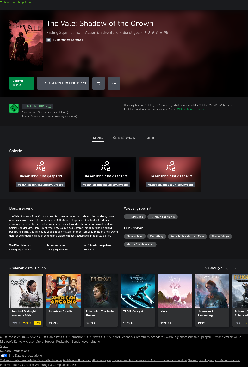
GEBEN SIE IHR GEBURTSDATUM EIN (40, 184)
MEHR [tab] (150, 138)
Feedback (127, 337)
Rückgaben (63, 341)
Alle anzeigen (213, 268)
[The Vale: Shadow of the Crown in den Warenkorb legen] (98, 83)
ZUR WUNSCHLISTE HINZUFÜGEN (65, 83)
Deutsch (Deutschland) (15, 351)
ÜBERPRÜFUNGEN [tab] (124, 138)
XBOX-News (92, 337)
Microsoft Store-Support (39, 341)
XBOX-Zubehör (73, 337)
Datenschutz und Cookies (145, 360)
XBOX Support (110, 337)
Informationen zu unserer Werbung (23, 365)
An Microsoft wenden (77, 360)
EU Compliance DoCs (62, 365)
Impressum (120, 360)
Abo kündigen (101, 360)
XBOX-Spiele (29, 337)
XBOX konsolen (10, 337)
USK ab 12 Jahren (35, 106)
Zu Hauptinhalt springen (16, 2)
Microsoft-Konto (11, 341)
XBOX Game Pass (50, 337)
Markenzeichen (229, 360)
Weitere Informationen (190, 109)
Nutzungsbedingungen (203, 360)
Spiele (4, 346)
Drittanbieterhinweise (226, 337)
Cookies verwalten (174, 360)
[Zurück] (227, 268)
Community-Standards (149, 337)
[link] (26, 300)
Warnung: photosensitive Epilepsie (188, 337)
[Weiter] (235, 268)
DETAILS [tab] (98, 138)
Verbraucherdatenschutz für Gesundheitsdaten (31, 360)
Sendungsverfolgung (86, 341)
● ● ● (114, 83)
